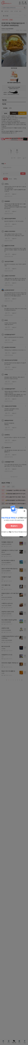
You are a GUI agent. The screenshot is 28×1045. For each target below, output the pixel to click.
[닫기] (24, 511)
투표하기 (14, 526)
